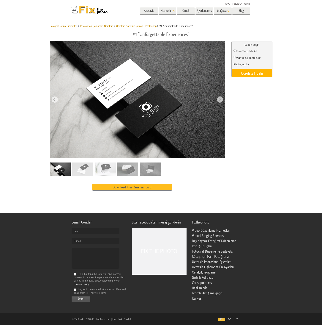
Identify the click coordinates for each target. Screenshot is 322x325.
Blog (241, 10)
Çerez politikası (202, 283)
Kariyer (196, 298)
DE (229, 319)
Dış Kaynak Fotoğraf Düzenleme (214, 241)
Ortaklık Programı (204, 272)
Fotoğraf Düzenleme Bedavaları (213, 251)
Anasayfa (149, 10)
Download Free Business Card (132, 187)
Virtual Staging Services (208, 236)
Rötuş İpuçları (202, 246)
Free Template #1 (246, 51)
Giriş (247, 3)
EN (221, 319)
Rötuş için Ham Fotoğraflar (211, 257)
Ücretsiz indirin (252, 73)
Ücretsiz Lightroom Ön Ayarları (213, 267)
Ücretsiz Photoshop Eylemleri (211, 262)
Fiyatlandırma (204, 10)
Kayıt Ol (237, 3)
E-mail (77, 241)
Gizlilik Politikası (203, 277)
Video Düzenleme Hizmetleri (211, 230)
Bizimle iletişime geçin (207, 293)
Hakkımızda (199, 288)
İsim (76, 231)
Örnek (185, 10)
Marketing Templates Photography (247, 61)
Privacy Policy (81, 284)
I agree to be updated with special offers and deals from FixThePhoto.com (100, 291)
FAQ (228, 3)
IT (237, 319)
